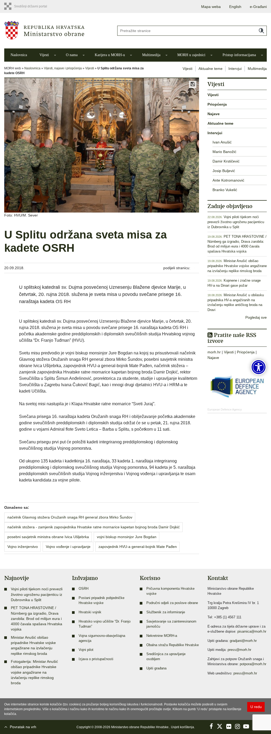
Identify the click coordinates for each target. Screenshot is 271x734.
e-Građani (258, 6)
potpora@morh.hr (253, 664)
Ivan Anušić (222, 142)
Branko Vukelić (225, 190)
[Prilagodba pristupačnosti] (258, 367)
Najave (213, 114)
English (235, 6)
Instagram (237, 726)
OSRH (83, 589)
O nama (72, 55)
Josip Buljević (224, 171)
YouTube (246, 726)
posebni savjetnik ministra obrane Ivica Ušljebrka (48, 537)
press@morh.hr (239, 650)
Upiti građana (156, 668)
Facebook (211, 726)
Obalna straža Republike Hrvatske (172, 645)
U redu (256, 707)
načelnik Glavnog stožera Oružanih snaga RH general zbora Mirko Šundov (69, 517)
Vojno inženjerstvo (22, 546)
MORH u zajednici (191, 55)
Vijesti (44, 55)
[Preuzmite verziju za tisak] (192, 84)
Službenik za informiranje (165, 612)
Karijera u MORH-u (110, 55)
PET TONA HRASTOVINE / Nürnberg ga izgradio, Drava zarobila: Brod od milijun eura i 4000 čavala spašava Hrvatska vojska (36, 618)
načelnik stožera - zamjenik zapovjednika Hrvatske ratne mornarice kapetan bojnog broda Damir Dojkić (93, 527)
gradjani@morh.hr (243, 641)
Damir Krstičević (226, 161)
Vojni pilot (86, 650)
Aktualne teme (210, 68)
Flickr (228, 726)
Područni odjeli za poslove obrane (172, 603)
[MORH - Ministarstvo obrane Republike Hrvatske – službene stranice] (56, 30)
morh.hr (214, 352)
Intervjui (235, 68)
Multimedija (151, 55)
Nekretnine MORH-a (161, 636)
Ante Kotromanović (228, 180)
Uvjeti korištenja (182, 727)
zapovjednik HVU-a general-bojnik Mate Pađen (137, 546)
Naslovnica (19, 55)
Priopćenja (217, 104)
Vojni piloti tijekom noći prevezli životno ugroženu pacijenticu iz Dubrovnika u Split (235, 222)
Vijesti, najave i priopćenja (63, 68)
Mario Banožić (224, 152)
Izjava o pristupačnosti (96, 659)
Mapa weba (211, 6)
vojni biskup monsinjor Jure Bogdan (126, 537)
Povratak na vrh (23, 727)
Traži (261, 30)
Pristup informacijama (239, 55)
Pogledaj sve (256, 317)
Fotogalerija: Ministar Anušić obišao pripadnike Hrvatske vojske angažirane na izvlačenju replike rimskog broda (34, 672)
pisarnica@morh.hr (251, 631)
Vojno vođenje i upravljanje (68, 546)
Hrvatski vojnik (90, 612)
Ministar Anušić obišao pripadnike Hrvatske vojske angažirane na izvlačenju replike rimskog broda (237, 266)
